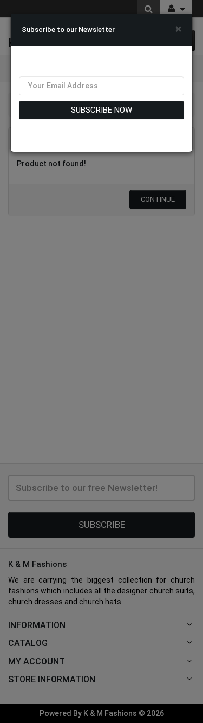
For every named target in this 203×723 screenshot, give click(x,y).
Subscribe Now (101, 110)
